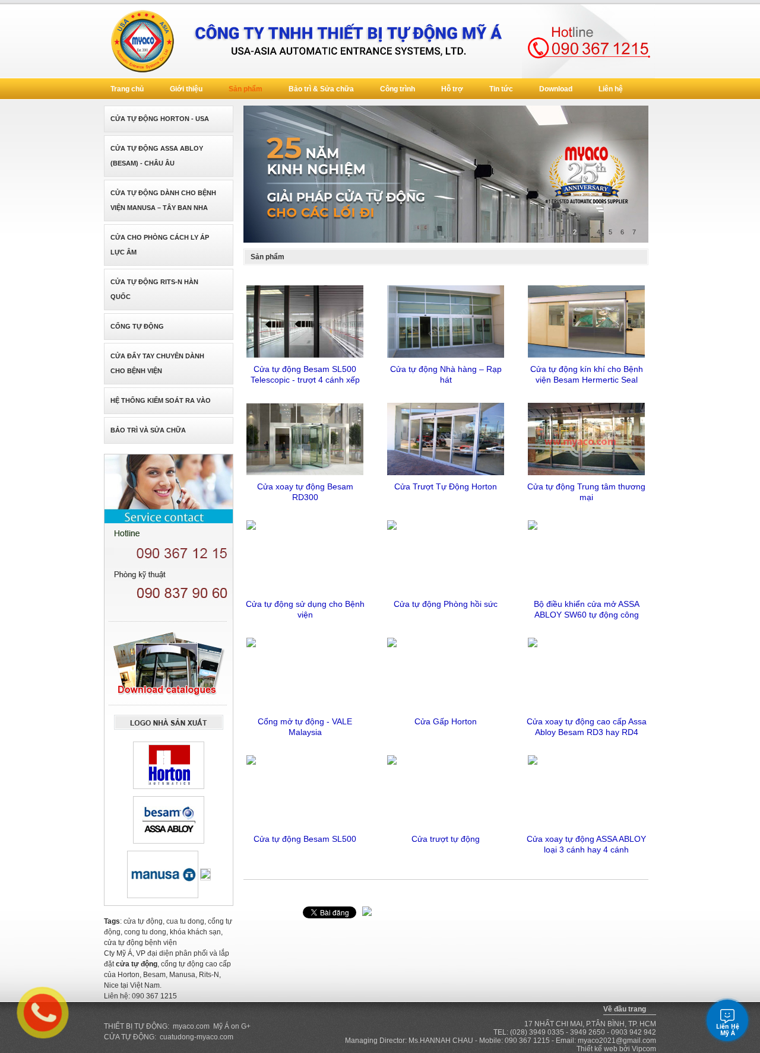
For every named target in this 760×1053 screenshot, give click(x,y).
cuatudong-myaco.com (196, 1037)
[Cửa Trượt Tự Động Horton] (445, 437)
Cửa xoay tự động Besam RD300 (305, 492)
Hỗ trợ (452, 89)
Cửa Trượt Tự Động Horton (445, 486)
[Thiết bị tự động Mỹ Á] (142, 41)
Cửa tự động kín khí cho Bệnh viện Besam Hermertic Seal (586, 374)
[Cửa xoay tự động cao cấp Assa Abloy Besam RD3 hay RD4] (586, 672)
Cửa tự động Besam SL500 (305, 839)
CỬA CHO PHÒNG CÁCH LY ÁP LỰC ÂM (159, 245)
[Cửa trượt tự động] (445, 790)
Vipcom (644, 1049)
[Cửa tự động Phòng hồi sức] (445, 555)
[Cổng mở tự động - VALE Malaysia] (305, 672)
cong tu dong (145, 932)
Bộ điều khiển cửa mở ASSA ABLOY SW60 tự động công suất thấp (586, 609)
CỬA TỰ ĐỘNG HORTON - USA (159, 118)
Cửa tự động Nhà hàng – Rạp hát (446, 374)
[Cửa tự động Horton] (168, 765)
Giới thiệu (186, 89)
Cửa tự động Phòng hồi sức (446, 604)
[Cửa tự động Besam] (168, 819)
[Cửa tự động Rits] (205, 874)
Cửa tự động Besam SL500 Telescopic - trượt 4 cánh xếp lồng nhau (305, 374)
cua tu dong (185, 921)
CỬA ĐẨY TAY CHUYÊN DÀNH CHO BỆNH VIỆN (157, 363)
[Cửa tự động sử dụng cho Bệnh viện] (305, 555)
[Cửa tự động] (350, 41)
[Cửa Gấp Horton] (445, 672)
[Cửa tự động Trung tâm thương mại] (586, 437)
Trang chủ (127, 89)
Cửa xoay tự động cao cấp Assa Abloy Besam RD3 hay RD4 (587, 727)
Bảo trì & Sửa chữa (321, 89)
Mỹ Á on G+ (232, 1026)
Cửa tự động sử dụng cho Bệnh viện (305, 609)
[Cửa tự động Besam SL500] (305, 790)
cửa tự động (143, 921)
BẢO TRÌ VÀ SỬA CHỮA (148, 430)
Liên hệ (610, 89)
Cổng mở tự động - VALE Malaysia (305, 727)
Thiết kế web (597, 1049)
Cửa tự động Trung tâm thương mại (586, 492)
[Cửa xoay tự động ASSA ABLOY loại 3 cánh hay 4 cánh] (586, 790)
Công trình (397, 89)
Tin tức (501, 89)
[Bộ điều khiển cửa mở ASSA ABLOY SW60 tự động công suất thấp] (586, 555)
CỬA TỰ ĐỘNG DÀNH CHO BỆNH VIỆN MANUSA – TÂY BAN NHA (163, 200)
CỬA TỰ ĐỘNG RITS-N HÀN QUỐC (154, 289)
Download (555, 89)
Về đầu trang (624, 1009)
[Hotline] (588, 41)
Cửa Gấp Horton (445, 721)
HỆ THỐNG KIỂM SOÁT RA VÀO (160, 400)
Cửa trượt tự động (445, 839)
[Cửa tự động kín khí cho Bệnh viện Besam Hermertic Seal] (586, 320)
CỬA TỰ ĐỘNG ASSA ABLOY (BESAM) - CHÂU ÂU (156, 156)
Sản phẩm (245, 89)
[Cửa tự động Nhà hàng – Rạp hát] (445, 320)
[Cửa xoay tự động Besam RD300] (305, 437)
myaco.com (191, 1026)
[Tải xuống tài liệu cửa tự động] (168, 667)
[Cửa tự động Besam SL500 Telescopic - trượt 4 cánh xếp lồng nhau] (305, 320)
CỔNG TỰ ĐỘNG (137, 326)
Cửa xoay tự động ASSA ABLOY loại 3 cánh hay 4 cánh (586, 844)
